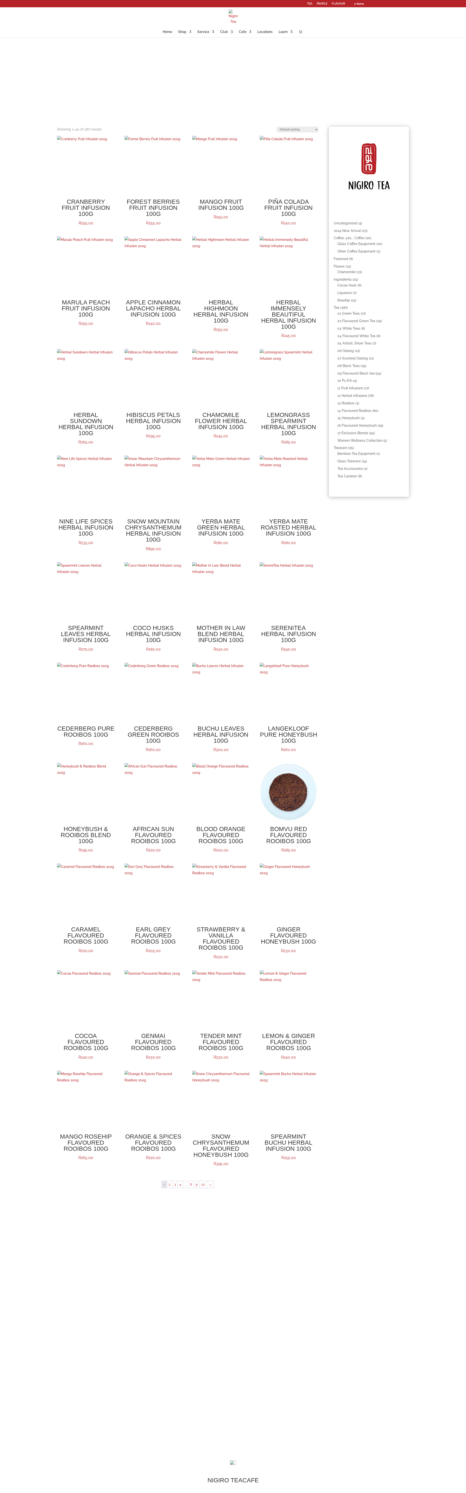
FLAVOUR (338, 3)
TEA (309, 3)
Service (203, 32)
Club (224, 32)
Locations (265, 32)
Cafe (242, 32)
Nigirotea (307, 1396)
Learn (283, 32)
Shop (182, 32)
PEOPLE (322, 3)
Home (167, 32)
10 (203, 1184)
